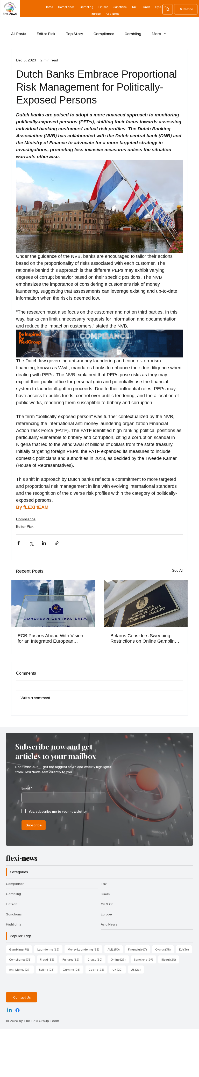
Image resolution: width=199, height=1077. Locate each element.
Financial (139, 949)
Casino (98, 969)
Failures (72, 959)
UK (119, 969)
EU (185, 949)
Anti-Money (21, 969)
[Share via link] (56, 543)
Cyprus (164, 949)
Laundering (49, 949)
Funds (105, 894)
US (137, 969)
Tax (104, 884)
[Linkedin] (9, 1010)
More (156, 33)
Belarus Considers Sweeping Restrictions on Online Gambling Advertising (143, 638)
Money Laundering (85, 949)
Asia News (109, 924)
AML (115, 949)
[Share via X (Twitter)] (31, 543)
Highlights (14, 924)
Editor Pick (46, 33)
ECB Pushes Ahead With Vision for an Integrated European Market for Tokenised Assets (50, 638)
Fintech (11, 904)
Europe (106, 914)
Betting (48, 969)
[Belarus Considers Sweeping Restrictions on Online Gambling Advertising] (146, 603)
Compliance (104, 33)
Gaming (73, 969)
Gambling (133, 33)
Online (120, 959)
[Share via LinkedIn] (43, 543)
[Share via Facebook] (18, 543)
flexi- (21, 858)
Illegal (170, 959)
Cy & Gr (107, 904)
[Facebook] (17, 1010)
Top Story (74, 33)
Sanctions (14, 914)
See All (177, 570)
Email (27, 788)
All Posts (18, 33)
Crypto (96, 959)
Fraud (48, 959)
